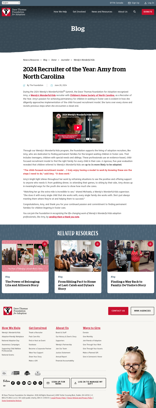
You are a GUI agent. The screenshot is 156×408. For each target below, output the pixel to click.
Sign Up (135, 3)
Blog (45, 60)
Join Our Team (61, 349)
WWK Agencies (142, 311)
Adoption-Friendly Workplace (13, 337)
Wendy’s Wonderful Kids (11, 333)
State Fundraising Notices (12, 401)
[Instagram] (18, 383)
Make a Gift (33, 361)
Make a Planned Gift (90, 353)
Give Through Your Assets (93, 349)
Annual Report (61, 357)
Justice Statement (63, 353)
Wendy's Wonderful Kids (84, 60)
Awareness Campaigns (11, 345)
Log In (151, 3)
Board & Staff (61, 333)
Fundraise (32, 345)
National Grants (8, 355)
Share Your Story (35, 357)
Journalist (65, 60)
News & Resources (31, 60)
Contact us (118, 311)
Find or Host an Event (37, 341)
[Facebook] (13, 383)
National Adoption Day (10, 341)
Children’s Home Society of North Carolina (92, 95)
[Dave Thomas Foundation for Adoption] (14, 12)
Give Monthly (88, 337)
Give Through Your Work (92, 345)
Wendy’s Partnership (64, 345)
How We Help (60, 12)
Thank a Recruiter (36, 333)
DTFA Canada (116, 3)
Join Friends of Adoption (92, 341)
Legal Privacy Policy (58, 398)
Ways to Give (92, 328)
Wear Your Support (36, 353)
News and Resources (102, 12)
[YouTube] (29, 383)
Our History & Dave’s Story (66, 337)
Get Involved (79, 12)
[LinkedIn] (24, 383)
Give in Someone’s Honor (92, 357)
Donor (54, 60)
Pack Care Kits (34, 337)
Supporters (60, 341)
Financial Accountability (65, 361)
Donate (148, 12)
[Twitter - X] (35, 383)
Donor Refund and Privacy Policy (80, 398)
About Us (122, 12)
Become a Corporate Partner (40, 349)
